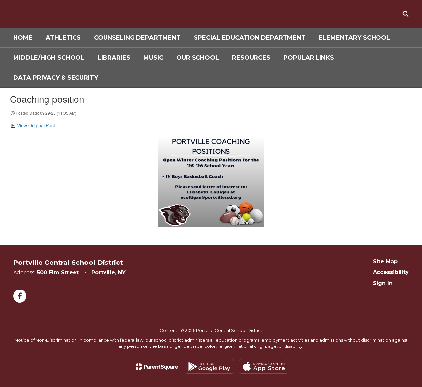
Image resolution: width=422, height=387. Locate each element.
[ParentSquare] (157, 367)
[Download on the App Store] (263, 366)
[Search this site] (405, 14)
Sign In (383, 283)
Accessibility (391, 272)
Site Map (385, 261)
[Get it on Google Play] (209, 366)
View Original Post (36, 125)
